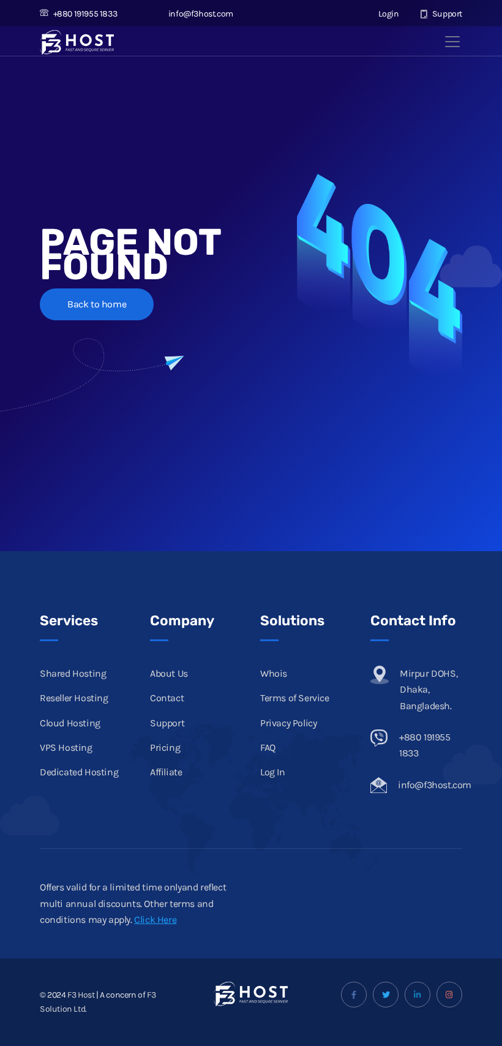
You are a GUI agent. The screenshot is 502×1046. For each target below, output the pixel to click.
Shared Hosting (73, 673)
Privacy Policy (288, 723)
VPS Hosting (66, 747)
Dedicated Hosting (79, 772)
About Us (169, 673)
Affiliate (166, 772)
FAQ (267, 747)
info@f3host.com (200, 14)
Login (387, 14)
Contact (167, 698)
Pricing (165, 747)
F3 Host (80, 995)
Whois (273, 673)
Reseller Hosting (74, 698)
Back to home (96, 304)
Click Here (155, 919)
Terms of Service (294, 698)
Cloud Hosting (70, 723)
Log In (272, 772)
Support (446, 14)
